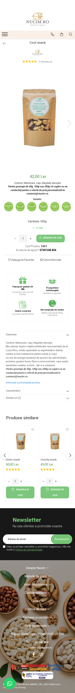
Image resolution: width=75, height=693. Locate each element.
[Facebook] (34, 654)
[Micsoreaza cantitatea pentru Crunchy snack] (44, 481)
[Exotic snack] (20, 442)
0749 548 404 (39, 642)
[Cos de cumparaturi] (62, 34)
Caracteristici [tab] (13, 390)
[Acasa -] (37, 19)
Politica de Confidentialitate (28, 549)
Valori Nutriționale (36, 584)
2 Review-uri (45, 61)
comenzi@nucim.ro (39, 647)
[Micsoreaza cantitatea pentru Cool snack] (15, 238)
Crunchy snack (49, 459)
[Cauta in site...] (70, 34)
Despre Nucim (36, 568)
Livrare (36, 601)
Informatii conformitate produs (23, 382)
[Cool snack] (37, 120)
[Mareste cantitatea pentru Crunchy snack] (56, 481)
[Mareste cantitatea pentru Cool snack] (31, 238)
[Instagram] (41, 654)
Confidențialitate (36, 593)
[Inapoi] (3, 43)
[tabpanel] (37, 120)
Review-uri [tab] (13, 397)
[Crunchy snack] (55, 442)
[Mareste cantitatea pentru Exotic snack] (21, 481)
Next (69, 123)
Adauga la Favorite (22, 259)
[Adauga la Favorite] (32, 430)
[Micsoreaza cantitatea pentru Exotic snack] (9, 481)
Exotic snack (13, 459)
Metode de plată (36, 576)
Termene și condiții (36, 617)
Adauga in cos (52, 237)
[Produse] (5, 35)
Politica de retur (36, 609)
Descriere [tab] (11, 334)
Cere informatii (52, 259)
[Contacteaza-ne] (52, 34)
